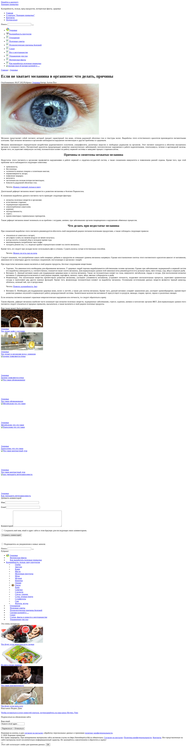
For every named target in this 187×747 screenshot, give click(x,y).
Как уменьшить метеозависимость (16, 496)
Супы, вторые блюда (24, 596)
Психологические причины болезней (26, 610)
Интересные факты (18, 558)
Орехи (18, 585)
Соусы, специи (21, 594)
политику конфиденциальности (99, 733)
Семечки (19, 590)
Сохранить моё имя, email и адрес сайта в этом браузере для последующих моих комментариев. (45, 530)
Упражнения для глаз (19, 619)
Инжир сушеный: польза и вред (27, 187)
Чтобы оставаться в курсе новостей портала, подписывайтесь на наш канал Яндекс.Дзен (39, 713)
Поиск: (4, 24)
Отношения (15, 606)
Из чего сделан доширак (11, 665)
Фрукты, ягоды (21, 603)
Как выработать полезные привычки (26, 560)
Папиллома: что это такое (12, 448)
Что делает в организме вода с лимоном (18, 354)
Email (3, 507)
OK (48, 745)
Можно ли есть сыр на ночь (25, 253)
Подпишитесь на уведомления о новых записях (24, 544)
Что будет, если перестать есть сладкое (17, 644)
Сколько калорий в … (19, 612)
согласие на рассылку (34, 733)
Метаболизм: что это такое (12, 425)
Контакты (157, 737)
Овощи (18, 583)
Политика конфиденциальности (138, 737)
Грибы (18, 564)
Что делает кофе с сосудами (13, 331)
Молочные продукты (24, 574)
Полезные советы (17, 608)
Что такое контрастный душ (13, 472)
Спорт (12, 615)
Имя (3, 502)
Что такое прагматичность (12, 685)
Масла (17, 571)
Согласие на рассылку (113, 737)
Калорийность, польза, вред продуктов (23, 562)
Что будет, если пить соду (12, 706)
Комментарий (7, 526)
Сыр (17, 601)
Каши (17, 569)
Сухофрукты (20, 599)
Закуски (18, 567)
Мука (17, 576)
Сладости (19, 592)
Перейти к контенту (9, 2)
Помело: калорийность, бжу (25, 286)
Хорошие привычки (9, 4)
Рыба (17, 587)
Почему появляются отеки (12, 378)
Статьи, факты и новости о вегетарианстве (28, 617)
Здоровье (36, 82)
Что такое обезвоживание (12, 401)
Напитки (19, 580)
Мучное (18, 578)
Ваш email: (5, 721)
